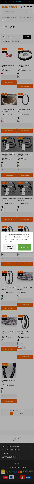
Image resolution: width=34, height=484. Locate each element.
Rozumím (24, 247)
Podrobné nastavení (9, 247)
